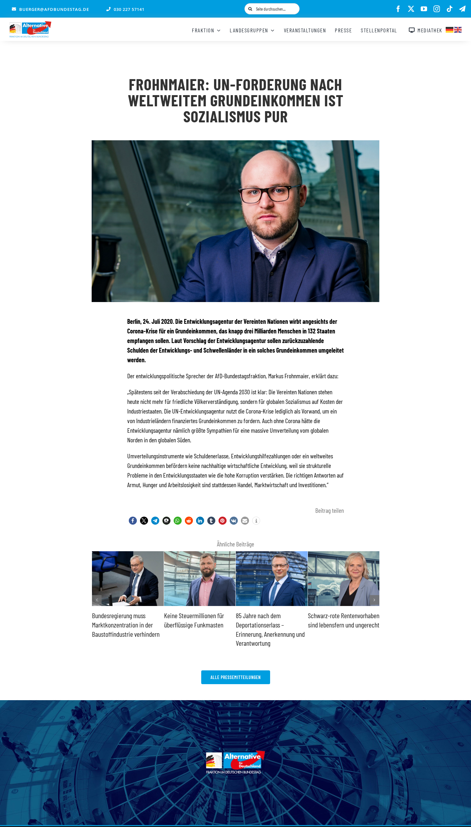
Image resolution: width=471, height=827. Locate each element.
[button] (133, 521)
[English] (458, 29)
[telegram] (462, 9)
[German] (450, 29)
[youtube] (424, 9)
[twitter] (411, 9)
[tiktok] (449, 9)
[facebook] (398, 9)
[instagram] (437, 9)
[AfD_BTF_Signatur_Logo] (30, 24)
